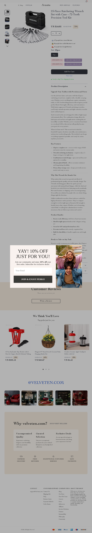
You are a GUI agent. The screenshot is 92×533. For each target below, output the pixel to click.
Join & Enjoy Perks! (33, 279)
